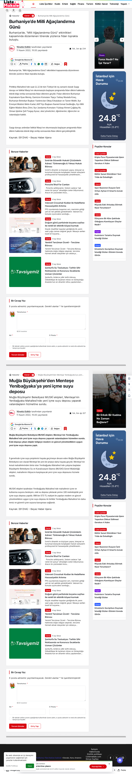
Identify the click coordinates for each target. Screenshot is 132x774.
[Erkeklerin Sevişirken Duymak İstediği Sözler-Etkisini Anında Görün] (109, 250)
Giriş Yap (35, 355)
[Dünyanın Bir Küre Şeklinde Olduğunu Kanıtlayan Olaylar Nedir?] (109, 219)
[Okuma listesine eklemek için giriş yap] (65, 64)
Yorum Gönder (17, 355)
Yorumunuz (22, 312)
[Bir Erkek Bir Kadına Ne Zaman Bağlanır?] (109, 399)
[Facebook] (110, 758)
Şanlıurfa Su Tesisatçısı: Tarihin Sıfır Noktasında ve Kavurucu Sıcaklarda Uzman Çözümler (62, 270)
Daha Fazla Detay (109, 136)
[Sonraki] (122, 40)
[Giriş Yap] (13, 10)
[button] (33, 15)
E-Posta (53, 335)
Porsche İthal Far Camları (57, 184)
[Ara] (7, 10)
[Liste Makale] (13, 3)
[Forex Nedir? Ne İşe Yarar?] (109, 40)
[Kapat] (109, 764)
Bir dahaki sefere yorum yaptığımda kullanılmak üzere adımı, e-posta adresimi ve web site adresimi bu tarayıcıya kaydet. (49, 347)
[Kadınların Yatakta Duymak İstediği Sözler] (109, 235)
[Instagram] (123, 758)
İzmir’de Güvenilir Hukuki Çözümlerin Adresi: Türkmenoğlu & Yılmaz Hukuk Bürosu (63, 163)
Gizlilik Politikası (12, 766)
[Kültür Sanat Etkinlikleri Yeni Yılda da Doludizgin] (109, 174)
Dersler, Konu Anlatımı (72, 758)
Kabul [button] (30, 766)
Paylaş (123, 770)
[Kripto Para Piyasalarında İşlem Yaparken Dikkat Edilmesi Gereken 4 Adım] (109, 158)
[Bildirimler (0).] (129, 396)
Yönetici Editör (23, 47)
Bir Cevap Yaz (18, 300)
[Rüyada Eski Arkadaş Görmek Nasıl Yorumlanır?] (109, 204)
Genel (48, 157)
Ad (11, 335)
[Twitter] (117, 758)
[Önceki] (97, 40)
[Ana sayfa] (33, 4)
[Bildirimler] (20, 10)
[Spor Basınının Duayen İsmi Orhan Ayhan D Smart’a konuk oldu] (109, 189)
